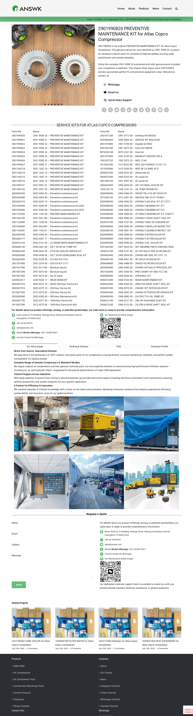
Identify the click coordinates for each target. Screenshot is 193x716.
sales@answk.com (25, 328)
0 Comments (32, 648)
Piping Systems (21, 706)
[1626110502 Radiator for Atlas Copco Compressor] (75, 609)
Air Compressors (21, 672)
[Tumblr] (148, 110)
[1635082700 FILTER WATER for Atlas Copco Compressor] (31, 609)
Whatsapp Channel (110, 699)
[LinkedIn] (129, 110)
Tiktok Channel (108, 692)
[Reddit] (123, 110)
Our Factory (106, 672)
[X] (110, 110)
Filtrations (18, 699)
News (103, 679)
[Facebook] (104, 110)
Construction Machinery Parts (28, 686)
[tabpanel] (96, 429)
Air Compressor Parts (114, 19)
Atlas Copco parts (151, 68)
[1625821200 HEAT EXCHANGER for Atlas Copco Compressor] (161, 609)
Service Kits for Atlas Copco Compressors (96, 125)
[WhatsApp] (135, 110)
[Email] (166, 110)
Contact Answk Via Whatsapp (30, 337)
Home (89, 19)
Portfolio (98, 19)
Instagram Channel (110, 686)
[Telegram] (141, 110)
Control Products (22, 692)
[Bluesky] (117, 110)
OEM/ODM (19, 666)
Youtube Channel (109, 706)
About (103, 666)
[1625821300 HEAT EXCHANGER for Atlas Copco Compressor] (118, 609)
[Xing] (160, 110)
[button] (176, 8)
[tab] (35, 345)
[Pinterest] (154, 110)
